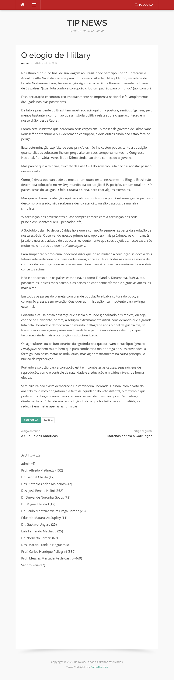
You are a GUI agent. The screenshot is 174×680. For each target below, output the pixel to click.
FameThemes (99, 667)
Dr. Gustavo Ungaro (35, 524)
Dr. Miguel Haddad (35, 504)
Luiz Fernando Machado (38, 531)
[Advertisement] (87, 602)
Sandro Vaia (30, 565)
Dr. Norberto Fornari (36, 538)
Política (48, 420)
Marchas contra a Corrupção (130, 436)
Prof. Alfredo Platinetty (38, 470)
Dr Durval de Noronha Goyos (42, 497)
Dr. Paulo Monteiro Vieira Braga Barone (50, 511)
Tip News (87, 23)
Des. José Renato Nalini (38, 490)
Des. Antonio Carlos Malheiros (43, 484)
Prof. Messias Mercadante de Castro (47, 558)
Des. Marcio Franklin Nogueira (43, 545)
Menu (32, 5)
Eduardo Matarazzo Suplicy (41, 517)
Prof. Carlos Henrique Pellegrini (44, 551)
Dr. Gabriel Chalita (34, 477)
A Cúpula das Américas (39, 436)
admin (26, 463)
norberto (26, 63)
